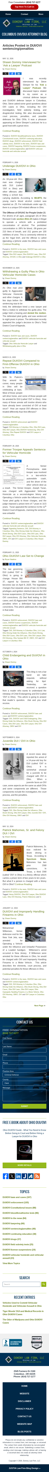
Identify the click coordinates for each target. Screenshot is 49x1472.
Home (8, 14)
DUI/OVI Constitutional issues (19, 1208)
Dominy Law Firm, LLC (31, 1461)
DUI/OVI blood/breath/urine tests (23, 136)
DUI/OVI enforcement (23, 141)
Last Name (7, 1046)
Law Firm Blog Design (24, 1468)
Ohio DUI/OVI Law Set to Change (23, 555)
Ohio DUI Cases (20, 534)
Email (5, 1055)
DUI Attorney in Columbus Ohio (21, 427)
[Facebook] (6, 1176)
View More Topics (11, 1263)
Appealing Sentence (16, 529)
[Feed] (37, 1176)
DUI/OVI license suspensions (34, 146)
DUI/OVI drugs (8, 141)
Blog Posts (24, 1432)
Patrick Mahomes (29, 897)
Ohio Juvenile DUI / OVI (37, 813)
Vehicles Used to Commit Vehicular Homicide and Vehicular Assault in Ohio (22, 1304)
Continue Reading (11, 131)
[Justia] (24, 1176)
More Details (24, 1165)
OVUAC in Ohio (16, 257)
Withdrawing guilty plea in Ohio (14, 346)
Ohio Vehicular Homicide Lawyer (21, 344)
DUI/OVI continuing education (30, 139)
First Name (7, 1038)
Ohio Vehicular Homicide (36, 536)
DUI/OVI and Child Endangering (25, 719)
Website (24, 1394)
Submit (24, 1106)
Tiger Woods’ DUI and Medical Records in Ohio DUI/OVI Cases (23, 1313)
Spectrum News (36, 859)
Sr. (40, 897)
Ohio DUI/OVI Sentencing (26, 430)
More (41, 14)
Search (43, 1284)
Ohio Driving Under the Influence (27, 531)
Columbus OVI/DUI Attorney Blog (24, 23)
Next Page (38, 1006)
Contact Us (24, 1416)
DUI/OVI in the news (22, 144)
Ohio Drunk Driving (35, 633)
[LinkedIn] (18, 1176)
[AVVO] (31, 1176)
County (5, 1079)
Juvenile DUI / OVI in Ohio (19, 740)
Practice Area (8, 1071)
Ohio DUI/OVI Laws (30, 254)
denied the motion (36, 313)
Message (6, 1088)
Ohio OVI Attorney (19, 536)
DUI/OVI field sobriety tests (18, 1244)
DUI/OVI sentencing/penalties (14, 149)
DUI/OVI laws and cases (36, 249)
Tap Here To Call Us (24, 7)
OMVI (5, 539)
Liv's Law (41, 630)
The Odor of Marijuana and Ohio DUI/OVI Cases (22, 1321)
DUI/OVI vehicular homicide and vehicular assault (23, 1256)
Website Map (24, 1424)
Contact (24, 14)
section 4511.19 (24, 219)
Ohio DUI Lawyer (15, 254)
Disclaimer (24, 1401)
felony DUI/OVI (15, 894)
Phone (5, 1063)
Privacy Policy (24, 1409)
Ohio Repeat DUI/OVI (18, 432)
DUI (26, 529)
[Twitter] (12, 1176)
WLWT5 (38, 198)
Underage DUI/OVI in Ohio (19, 165)
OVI (9, 539)
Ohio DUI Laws (39, 427)
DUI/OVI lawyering (15, 146)
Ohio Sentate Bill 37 (20, 638)
